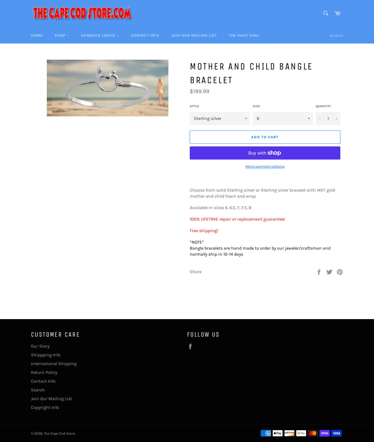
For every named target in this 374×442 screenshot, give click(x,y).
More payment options (265, 166)
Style (194, 106)
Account (336, 35)
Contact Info (145, 35)
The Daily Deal (244, 35)
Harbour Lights (98, 35)
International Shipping (54, 363)
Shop (60, 35)
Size (256, 106)
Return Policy (44, 372)
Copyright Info (45, 407)
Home (36, 35)
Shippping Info (46, 354)
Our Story (40, 346)
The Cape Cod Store (59, 433)
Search (38, 389)
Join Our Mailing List (194, 35)
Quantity (323, 106)
